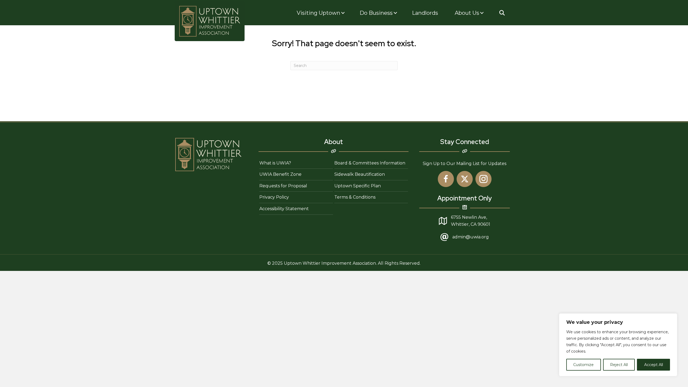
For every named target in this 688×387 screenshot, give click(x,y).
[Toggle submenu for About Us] (482, 13)
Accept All (653, 364)
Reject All (619, 364)
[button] (501, 13)
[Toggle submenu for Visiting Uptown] (343, 13)
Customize (583, 364)
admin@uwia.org (470, 236)
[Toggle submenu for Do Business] (395, 13)
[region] (618, 344)
